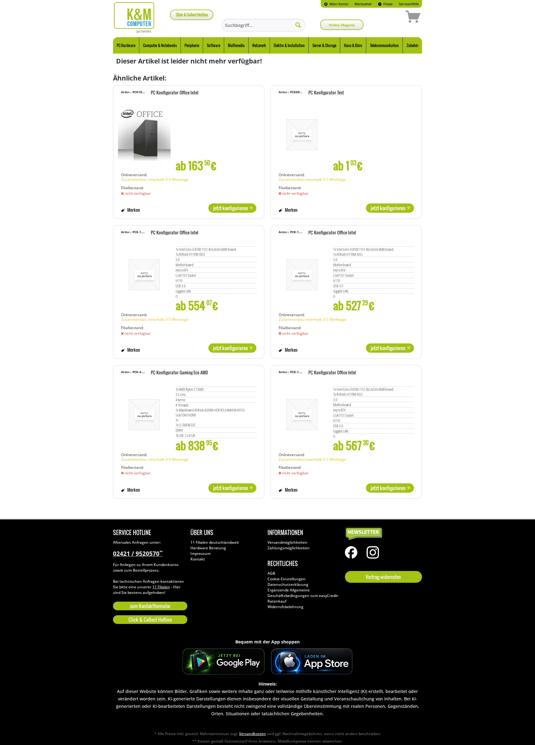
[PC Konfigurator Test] (302, 131)
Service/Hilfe (409, 4)
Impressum (200, 553)
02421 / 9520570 (138, 553)
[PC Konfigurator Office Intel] (144, 131)
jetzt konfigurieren (230, 208)
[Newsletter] (382, 534)
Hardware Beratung (208, 548)
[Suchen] (298, 25)
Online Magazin (342, 25)
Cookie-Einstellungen (287, 579)
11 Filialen (161, 587)
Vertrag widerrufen (383, 577)
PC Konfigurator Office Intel (174, 93)
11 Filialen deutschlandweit (214, 542)
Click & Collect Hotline (192, 14)
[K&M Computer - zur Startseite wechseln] (134, 17)
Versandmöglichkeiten (287, 542)
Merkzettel (363, 4)
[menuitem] (336, 4)
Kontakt (197, 559)
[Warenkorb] (391, 17)
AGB (271, 573)
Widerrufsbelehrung (285, 606)
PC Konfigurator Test (326, 93)
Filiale (387, 4)
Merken (133, 210)
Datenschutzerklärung (288, 584)
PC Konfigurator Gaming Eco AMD (179, 373)
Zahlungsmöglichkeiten (289, 548)
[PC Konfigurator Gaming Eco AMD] (144, 411)
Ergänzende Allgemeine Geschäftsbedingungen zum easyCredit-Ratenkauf (303, 595)
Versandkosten (252, 733)
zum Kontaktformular (150, 606)
